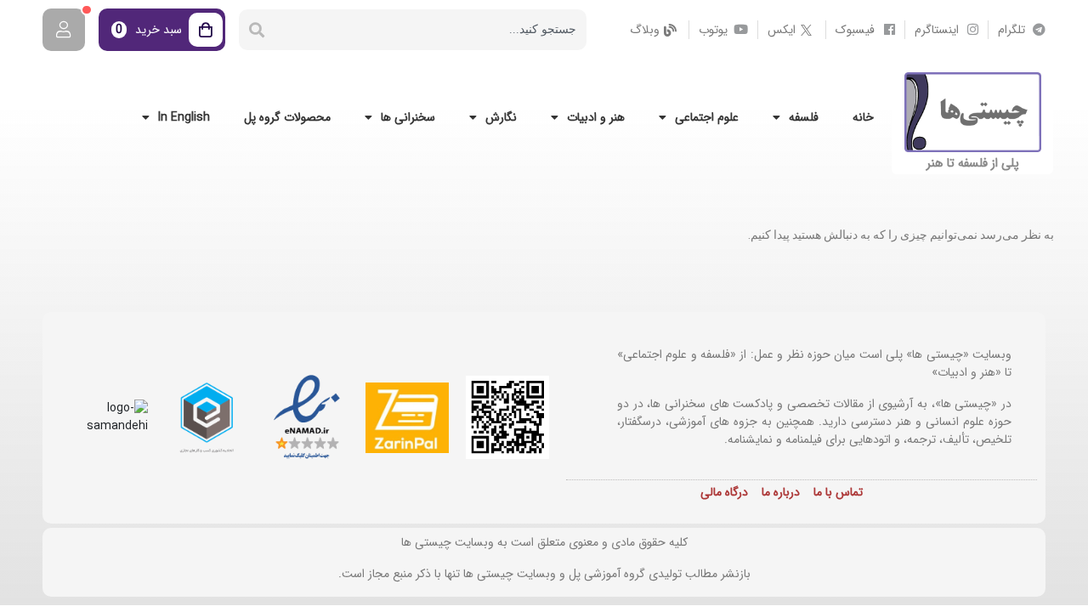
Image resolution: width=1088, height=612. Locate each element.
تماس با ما (838, 492)
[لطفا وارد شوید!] (63, 29)
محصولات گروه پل (287, 117)
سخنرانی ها (408, 117)
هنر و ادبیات (596, 117)
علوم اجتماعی (707, 117)
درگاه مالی (724, 492)
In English (184, 117)
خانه (863, 117)
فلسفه (804, 117)
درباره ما (781, 492)
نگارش (501, 117)
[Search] (257, 29)
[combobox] (430, 29)
